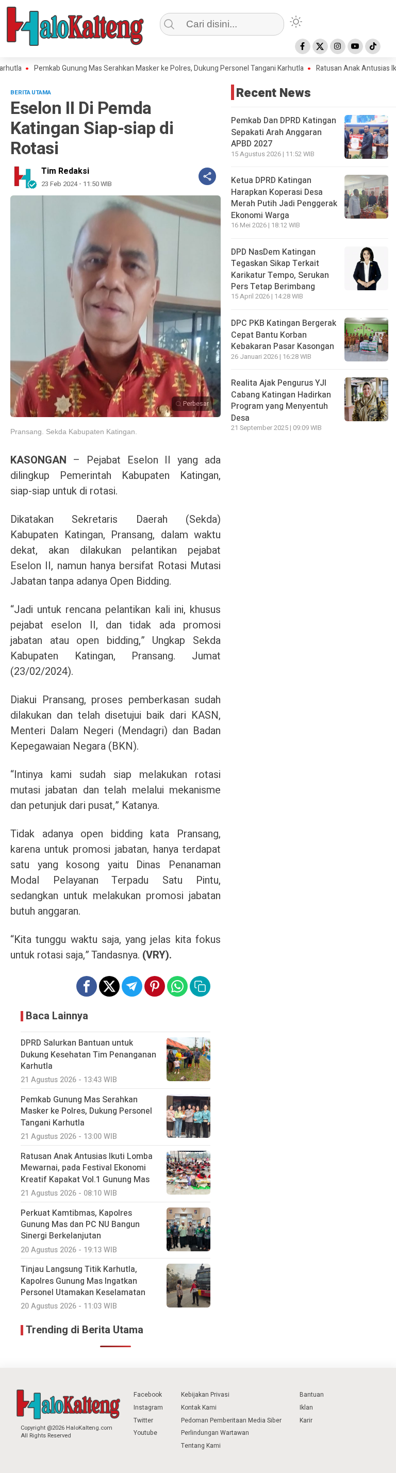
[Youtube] (355, 46)
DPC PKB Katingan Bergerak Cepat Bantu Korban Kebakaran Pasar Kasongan (283, 335)
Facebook (148, 1394)
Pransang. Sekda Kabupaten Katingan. (73, 431)
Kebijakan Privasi (205, 1394)
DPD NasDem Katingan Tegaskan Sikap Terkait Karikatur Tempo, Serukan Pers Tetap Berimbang (280, 269)
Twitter (143, 1420)
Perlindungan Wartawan (215, 1432)
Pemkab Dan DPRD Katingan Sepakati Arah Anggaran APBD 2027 (283, 132)
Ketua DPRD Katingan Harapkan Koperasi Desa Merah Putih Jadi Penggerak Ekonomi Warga (284, 197)
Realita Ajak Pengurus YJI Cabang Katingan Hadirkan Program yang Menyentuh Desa (281, 400)
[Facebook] (302, 46)
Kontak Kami (199, 1407)
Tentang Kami (201, 1445)
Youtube (145, 1432)
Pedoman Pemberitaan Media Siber (231, 1420)
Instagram (148, 1407)
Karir (306, 1420)
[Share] (207, 176)
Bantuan (312, 1394)
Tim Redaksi (65, 171)
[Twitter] (320, 46)
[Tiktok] (373, 46)
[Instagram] (337, 46)
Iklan (306, 1407)
